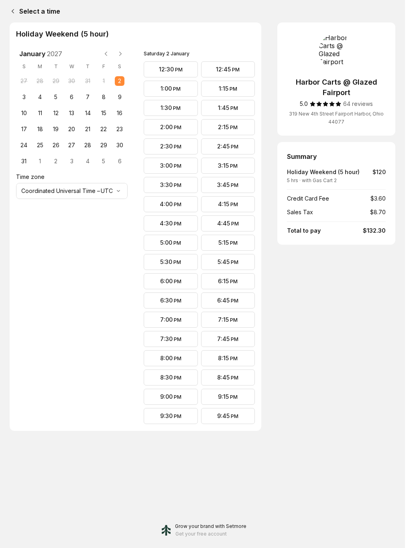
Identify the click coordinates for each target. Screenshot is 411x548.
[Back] (11, 11)
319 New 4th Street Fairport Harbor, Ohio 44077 (336, 118)
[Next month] (120, 53)
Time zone (30, 176)
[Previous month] (106, 53)
